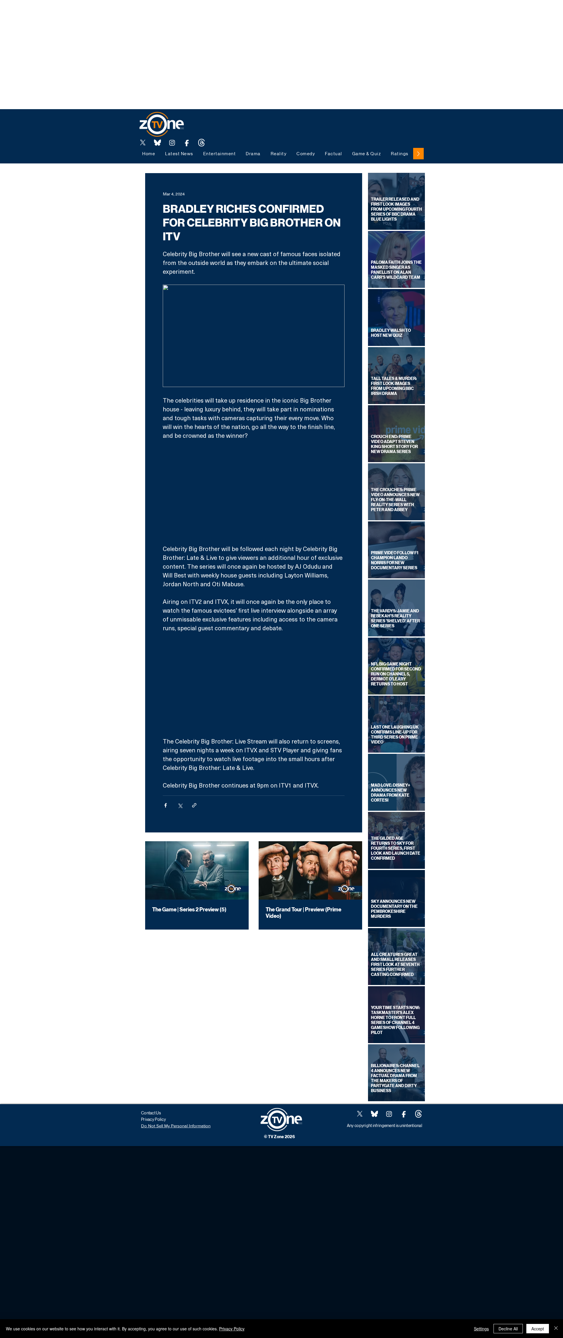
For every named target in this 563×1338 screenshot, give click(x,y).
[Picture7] (187, 142)
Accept (537, 1329)
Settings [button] (481, 1329)
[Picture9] (201, 142)
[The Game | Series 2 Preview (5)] (197, 870)
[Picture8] (157, 142)
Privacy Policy (232, 1329)
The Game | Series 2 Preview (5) (189, 909)
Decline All (508, 1329)
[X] (143, 142)
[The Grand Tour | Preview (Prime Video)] (310, 870)
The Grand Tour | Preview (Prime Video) (303, 912)
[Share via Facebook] (165, 805)
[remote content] (253, 492)
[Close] (555, 1328)
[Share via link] (194, 805)
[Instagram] (172, 142)
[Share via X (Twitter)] (180, 805)
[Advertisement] (106, 13)
